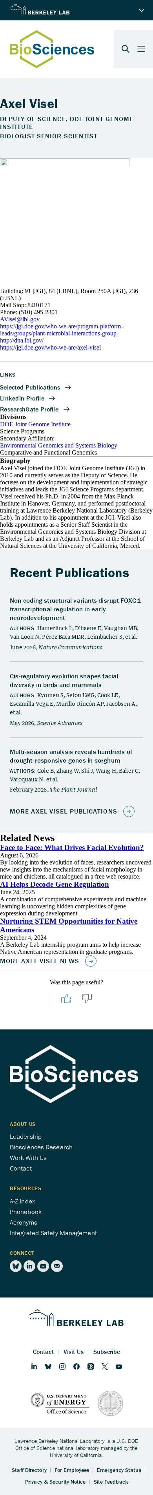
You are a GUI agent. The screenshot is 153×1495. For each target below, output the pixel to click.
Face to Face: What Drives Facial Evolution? (72, 847)
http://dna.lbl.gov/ (22, 340)
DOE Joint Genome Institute (35, 424)
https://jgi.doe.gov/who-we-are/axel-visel (50, 347)
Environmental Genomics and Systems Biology (58, 445)
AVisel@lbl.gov (20, 319)
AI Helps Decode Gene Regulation (54, 884)
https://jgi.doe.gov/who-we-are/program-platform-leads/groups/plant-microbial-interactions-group (61, 330)
